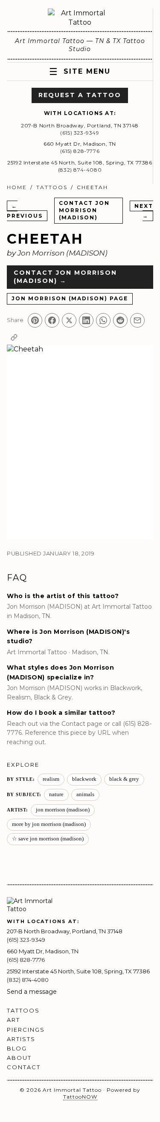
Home (17, 187)
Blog (17, 1048)
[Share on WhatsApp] (103, 320)
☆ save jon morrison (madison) (48, 839)
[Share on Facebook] (52, 320)
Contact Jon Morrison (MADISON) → (65, 277)
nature (56, 794)
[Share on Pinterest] (35, 320)
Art (13, 1019)
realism (51, 779)
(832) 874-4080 (80, 170)
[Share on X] (69, 320)
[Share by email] (137, 320)
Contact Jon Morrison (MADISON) (84, 210)
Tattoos (51, 187)
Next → (143, 211)
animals (85, 794)
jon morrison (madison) (63, 810)
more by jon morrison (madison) (49, 824)
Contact (24, 1067)
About (19, 1057)
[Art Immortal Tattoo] (80, 18)
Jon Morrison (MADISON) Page (70, 298)
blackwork (84, 779)
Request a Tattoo (79, 95)
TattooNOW (80, 1096)
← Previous (25, 211)
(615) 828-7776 (79, 151)
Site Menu (80, 72)
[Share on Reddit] (120, 320)
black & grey (124, 779)
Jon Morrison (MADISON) (62, 253)
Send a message (32, 991)
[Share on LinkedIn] (86, 320)
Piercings (26, 1029)
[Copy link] (14, 337)
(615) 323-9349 (79, 132)
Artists (21, 1039)
